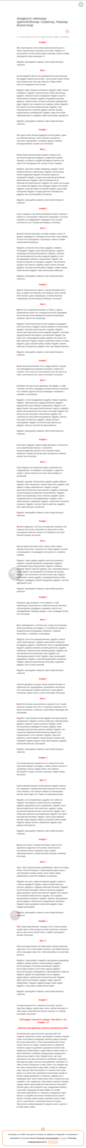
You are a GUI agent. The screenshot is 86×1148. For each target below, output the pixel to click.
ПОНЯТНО (53, 1142)
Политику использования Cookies (51, 1138)
